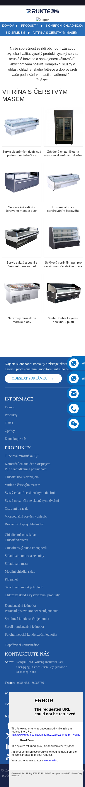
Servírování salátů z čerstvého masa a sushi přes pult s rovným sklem (22, 209)
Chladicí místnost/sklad (21, 535)
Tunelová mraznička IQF (22, 456)
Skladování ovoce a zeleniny (24, 556)
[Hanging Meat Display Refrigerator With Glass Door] (63, 126)
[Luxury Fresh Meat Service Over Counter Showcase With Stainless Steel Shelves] (63, 182)
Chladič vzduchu (16, 540)
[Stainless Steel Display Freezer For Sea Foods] (21, 293)
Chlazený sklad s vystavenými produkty (32, 595)
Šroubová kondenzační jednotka (27, 619)
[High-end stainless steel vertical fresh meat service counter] (63, 237)
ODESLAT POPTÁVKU (30, 378)
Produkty (29, 25)
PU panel (11, 579)
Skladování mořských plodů (24, 587)
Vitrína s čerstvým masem (55, 32)
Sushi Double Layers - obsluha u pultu (63, 320)
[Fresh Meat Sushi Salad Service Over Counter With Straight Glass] (21, 182)
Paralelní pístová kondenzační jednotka (31, 611)
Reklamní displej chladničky (24, 524)
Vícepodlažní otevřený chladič (26, 516)
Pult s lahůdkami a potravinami (26, 469)
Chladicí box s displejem (22, 477)
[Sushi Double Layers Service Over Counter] (63, 293)
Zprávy (10, 431)
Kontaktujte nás (15, 439)
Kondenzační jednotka (20, 605)
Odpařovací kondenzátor (22, 645)
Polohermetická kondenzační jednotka (31, 634)
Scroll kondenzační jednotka (24, 626)
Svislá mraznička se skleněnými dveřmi (32, 500)
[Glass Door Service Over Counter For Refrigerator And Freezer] (21, 126)
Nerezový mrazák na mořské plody (22, 320)
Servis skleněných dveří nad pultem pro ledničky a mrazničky (21, 153)
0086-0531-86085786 (30, 682)
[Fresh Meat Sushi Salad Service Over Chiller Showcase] (21, 237)
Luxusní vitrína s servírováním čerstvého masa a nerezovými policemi (63, 209)
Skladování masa (16, 563)
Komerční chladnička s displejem (27, 464)
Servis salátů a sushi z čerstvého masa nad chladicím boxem (22, 264)
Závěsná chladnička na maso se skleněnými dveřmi (63, 153)
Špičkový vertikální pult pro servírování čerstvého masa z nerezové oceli (63, 264)
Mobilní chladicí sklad (20, 571)
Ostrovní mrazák (16, 508)
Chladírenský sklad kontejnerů (26, 548)
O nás (9, 423)
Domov (8, 25)
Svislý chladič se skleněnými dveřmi (30, 493)
